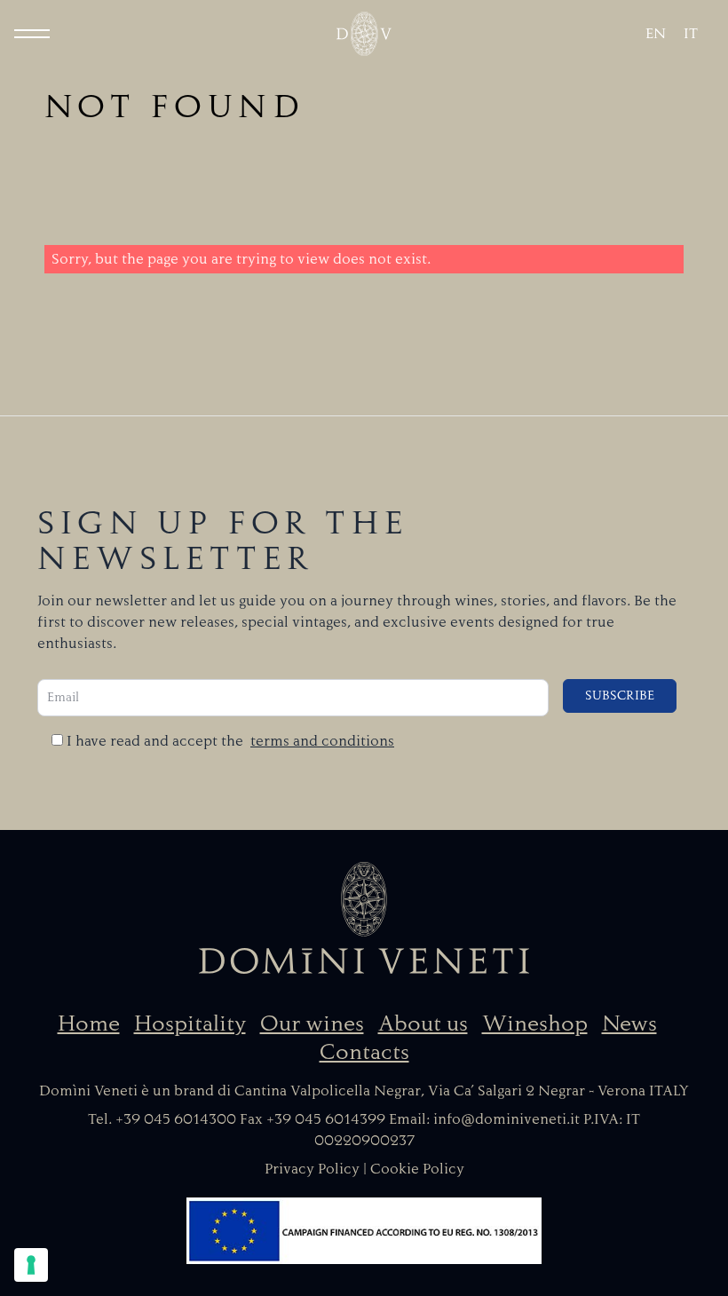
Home (89, 1023)
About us (423, 1023)
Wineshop (535, 1023)
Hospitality (190, 1023)
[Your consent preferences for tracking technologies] (31, 1265)
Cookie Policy (417, 1169)
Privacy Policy (312, 1169)
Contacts (364, 1052)
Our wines (312, 1023)
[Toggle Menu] (32, 33)
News (629, 1023)
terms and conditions (322, 741)
